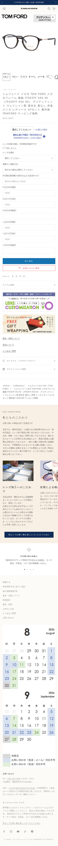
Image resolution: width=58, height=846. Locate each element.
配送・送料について (11, 338)
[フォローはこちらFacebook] (4, 831)
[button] (44, 136)
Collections (18, 385)
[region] (29, 556)
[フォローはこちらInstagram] (11, 831)
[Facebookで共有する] (13, 276)
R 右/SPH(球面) (9, 187)
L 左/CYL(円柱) (9, 233)
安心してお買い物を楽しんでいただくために (29, 534)
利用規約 (6, 600)
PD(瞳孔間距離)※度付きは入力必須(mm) (21, 175)
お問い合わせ (8, 617)
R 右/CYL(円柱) (9, 199)
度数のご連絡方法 (10, 164)
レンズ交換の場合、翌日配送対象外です (20, 144)
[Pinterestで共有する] (20, 276)
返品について (8, 344)
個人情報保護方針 (10, 591)
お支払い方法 (8, 609)
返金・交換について (11, 595)
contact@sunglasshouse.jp (22, 788)
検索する (6, 582)
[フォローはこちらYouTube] (18, 831)
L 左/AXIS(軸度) (9, 245)
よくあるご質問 (9, 351)
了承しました (10, 148)
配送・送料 (7, 604)
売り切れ (29, 261)
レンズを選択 (8, 152)
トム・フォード (9, 89)
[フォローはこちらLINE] (32, 831)
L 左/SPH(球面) (9, 222)
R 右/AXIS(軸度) (9, 210)
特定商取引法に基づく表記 (14, 586)
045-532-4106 (13, 778)
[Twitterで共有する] (16, 276)
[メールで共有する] (24, 276)
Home (6, 385)
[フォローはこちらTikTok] (25, 831)
